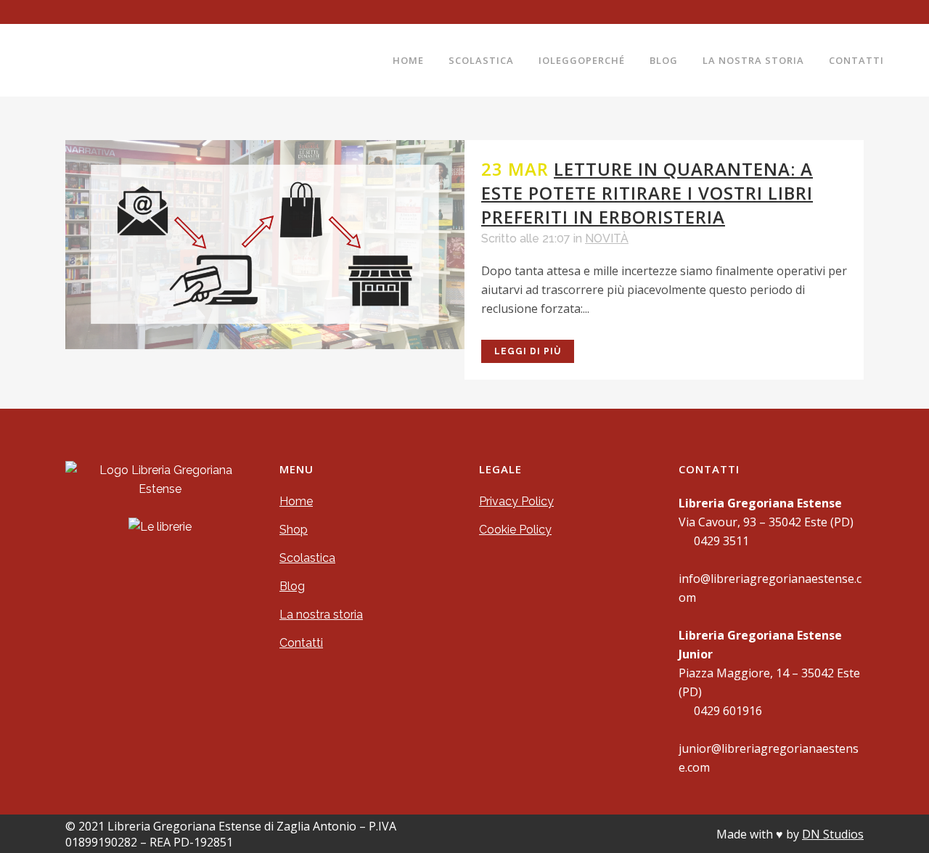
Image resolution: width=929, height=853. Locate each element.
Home (296, 501)
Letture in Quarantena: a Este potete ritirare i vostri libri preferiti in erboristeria (647, 193)
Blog (292, 586)
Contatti (301, 643)
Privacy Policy (516, 501)
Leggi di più (527, 351)
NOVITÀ (607, 238)
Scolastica (307, 558)
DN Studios (833, 834)
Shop (293, 529)
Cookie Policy (515, 529)
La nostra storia (321, 614)
